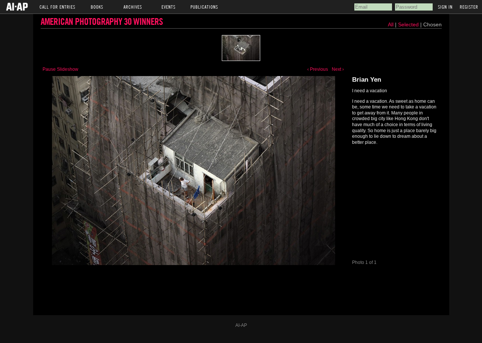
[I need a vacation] (241, 48)
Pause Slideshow (60, 69)
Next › (338, 69)
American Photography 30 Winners (102, 21)
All (391, 24)
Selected (409, 24)
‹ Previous (317, 69)
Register (469, 7)
